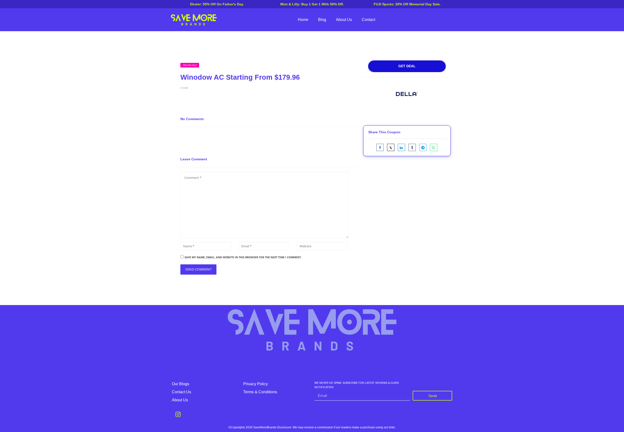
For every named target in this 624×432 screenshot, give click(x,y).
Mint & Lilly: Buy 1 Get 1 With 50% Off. (312, 4)
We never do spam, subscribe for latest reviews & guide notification (356, 385)
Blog (322, 20)
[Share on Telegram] (423, 147)
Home (303, 20)
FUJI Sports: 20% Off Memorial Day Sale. (407, 4)
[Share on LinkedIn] (401, 147)
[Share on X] (390, 147)
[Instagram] (178, 414)
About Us (344, 20)
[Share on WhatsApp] (433, 147)
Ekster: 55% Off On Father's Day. (217, 4)
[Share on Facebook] (380, 147)
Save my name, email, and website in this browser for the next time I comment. (243, 257)
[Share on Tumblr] (412, 147)
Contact (368, 20)
